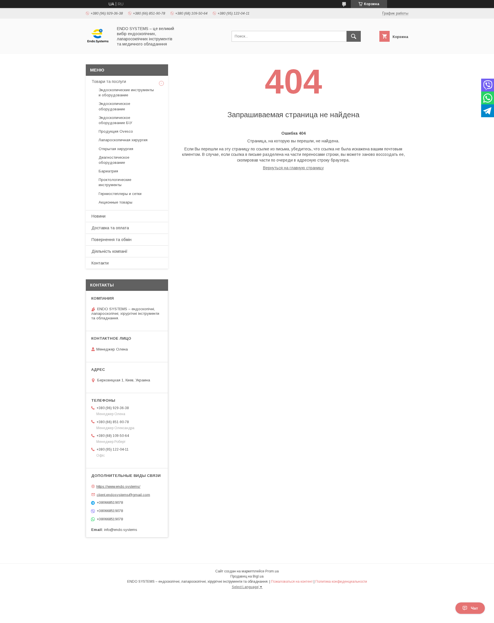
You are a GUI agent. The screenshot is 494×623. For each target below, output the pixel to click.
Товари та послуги (108, 81)
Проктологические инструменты (115, 182)
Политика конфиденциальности (341, 582)
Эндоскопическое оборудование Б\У (115, 120)
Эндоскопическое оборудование (114, 106)
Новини (98, 216)
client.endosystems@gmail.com (123, 494)
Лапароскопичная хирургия (123, 140)
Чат (474, 608)
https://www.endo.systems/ (118, 486)
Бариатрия (108, 171)
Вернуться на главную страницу (293, 168)
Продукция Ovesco (116, 131)
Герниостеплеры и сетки (120, 194)
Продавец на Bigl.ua (247, 576)
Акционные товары (115, 202)
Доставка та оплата (110, 228)
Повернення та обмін (111, 239)
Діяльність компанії (109, 251)
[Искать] (353, 36)
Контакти (100, 263)
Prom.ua (272, 571)
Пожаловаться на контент (292, 582)
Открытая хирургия (116, 149)
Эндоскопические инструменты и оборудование (126, 92)
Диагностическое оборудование (114, 160)
